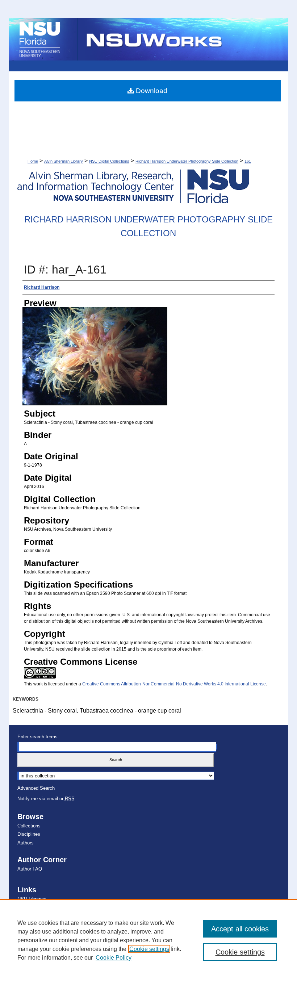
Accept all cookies (240, 929)
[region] (148, 940)
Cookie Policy (113, 958)
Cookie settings (149, 949)
